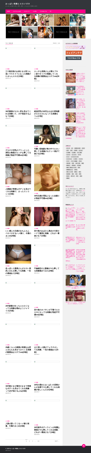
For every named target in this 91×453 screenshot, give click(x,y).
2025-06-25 (36, 238)
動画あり (68, 165)
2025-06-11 (36, 354)
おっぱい (80, 150)
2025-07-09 (36, 81)
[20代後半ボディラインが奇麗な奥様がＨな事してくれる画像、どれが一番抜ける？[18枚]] (47, 411)
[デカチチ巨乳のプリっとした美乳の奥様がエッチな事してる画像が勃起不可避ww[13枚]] (18, 135)
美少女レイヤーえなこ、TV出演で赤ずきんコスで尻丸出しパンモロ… (75, 303)
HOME (8, 11)
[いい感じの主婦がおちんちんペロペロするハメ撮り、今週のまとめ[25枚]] (18, 216)
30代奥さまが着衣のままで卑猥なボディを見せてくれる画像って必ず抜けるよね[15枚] (18, 388)
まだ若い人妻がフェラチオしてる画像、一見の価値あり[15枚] (46, 349)
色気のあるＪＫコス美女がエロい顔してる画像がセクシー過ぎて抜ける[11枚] (80, 240)
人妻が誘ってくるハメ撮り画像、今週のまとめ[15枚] (17, 425)
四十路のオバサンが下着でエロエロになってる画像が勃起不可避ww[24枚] (47, 312)
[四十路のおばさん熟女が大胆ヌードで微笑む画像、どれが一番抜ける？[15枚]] (47, 216)
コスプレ (68, 154)
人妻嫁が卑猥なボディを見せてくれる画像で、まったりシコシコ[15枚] (18, 191)
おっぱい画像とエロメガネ (17, 4)
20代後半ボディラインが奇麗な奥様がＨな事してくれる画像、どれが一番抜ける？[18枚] (47, 429)
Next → (57, 441)
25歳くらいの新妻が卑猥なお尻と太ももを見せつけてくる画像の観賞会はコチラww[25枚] (18, 349)
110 (38, 441)
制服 (83, 163)
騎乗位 (68, 178)
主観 (73, 163)
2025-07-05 (8, 157)
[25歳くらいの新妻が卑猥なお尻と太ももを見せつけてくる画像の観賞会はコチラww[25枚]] (18, 333)
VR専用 (75, 150)
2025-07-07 (8, 118)
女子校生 (79, 165)
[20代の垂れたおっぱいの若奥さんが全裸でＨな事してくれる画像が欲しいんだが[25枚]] (47, 370)
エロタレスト (27, 11)
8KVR (83, 148)
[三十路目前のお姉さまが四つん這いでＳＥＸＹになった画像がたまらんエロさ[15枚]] (18, 57)
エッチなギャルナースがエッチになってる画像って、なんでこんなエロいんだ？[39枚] (80, 268)
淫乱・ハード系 (70, 171)
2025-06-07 (36, 391)
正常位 (76, 169)
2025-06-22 (8, 275)
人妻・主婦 (78, 163)
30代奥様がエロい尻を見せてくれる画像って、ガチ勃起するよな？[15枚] (18, 113)
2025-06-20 (8, 313)
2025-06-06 (36, 434)
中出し (80, 161)
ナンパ (68, 156)
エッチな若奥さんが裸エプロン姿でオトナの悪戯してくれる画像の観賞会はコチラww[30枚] (46, 75)
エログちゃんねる (17, 11)
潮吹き (76, 171)
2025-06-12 (8, 354)
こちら (83, 190)
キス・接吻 (79, 152)
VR (50, 11)
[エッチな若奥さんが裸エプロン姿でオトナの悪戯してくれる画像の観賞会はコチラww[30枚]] (47, 57)
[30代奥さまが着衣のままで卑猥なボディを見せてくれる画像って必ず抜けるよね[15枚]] (18, 371)
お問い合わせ (8, 450)
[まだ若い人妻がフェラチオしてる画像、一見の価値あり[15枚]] (47, 333)
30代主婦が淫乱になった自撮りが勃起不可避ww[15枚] (47, 197)
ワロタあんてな (43, 11)
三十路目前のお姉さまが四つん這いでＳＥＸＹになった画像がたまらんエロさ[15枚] (18, 73)
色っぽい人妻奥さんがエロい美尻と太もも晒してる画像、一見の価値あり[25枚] (18, 270)
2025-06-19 (36, 316)
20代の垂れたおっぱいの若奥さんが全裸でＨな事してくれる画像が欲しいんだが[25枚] (47, 387)
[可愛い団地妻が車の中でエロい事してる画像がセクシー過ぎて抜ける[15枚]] (47, 134)
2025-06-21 (36, 273)
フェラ (68, 161)
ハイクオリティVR (74, 156)
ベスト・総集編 (74, 161)
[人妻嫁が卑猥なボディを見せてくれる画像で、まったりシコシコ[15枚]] (18, 174)
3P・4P (68, 148)
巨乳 (79, 167)
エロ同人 (35, 11)
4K (72, 148)
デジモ (79, 154)
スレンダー (74, 154)
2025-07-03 (36, 156)
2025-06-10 (8, 393)
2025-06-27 (8, 238)
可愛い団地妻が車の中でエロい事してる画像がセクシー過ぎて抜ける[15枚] (47, 151)
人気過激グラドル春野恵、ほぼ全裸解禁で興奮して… (75, 287)
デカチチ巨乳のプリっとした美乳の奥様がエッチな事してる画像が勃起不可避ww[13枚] (18, 152)
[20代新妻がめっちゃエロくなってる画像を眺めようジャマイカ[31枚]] (18, 291)
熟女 (80, 171)
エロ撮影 (68, 152)
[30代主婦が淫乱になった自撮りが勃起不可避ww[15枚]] (47, 177)
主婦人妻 (68, 163)
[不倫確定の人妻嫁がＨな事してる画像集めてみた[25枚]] (47, 254)
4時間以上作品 (77, 148)
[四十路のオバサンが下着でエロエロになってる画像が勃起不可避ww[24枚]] (47, 293)
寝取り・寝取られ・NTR (71, 167)
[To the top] (84, 446)
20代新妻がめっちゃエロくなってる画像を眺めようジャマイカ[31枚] (17, 308)
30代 (71, 150)
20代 (68, 150)
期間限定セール (70, 169)
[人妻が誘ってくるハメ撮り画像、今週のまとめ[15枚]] (18, 409)
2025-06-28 (36, 200)
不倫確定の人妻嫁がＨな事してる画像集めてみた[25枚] (46, 269)
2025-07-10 (8, 78)
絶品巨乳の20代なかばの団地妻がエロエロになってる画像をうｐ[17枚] (46, 113)
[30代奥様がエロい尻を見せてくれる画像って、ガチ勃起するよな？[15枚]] (18, 97)
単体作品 (73, 165)
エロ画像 (7, 68)
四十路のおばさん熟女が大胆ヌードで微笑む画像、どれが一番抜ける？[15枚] (47, 233)
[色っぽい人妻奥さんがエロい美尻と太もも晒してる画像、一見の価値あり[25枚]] (18, 254)
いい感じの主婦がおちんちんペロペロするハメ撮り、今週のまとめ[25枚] (18, 233)
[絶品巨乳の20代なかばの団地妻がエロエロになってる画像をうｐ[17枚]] (47, 97)
